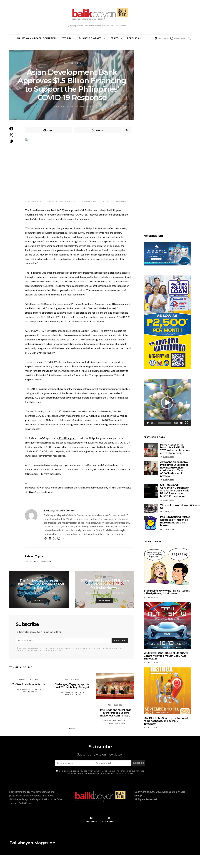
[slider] (164, 423)
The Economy (74, 63)
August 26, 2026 (167, 529)
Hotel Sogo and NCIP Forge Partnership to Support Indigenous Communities (115, 713)
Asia (64, 63)
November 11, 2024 (73, 695)
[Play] (147, 422)
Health (39, 578)
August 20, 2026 (151, 663)
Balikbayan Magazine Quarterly (37, 38)
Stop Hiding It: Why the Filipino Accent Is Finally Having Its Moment (167, 592)
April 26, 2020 (26, 593)
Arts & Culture (26, 679)
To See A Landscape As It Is (28, 684)
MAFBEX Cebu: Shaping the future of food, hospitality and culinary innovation (166, 721)
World (66, 38)
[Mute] (181, 422)
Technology (111, 578)
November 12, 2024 (30, 692)
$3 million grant (67, 438)
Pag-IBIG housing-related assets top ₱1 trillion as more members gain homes (175, 521)
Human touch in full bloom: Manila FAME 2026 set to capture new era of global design (175, 449)
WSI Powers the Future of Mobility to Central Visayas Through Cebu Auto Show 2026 (166, 656)
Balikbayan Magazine (32, 843)
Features (133, 38)
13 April (89, 415)
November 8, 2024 (117, 723)
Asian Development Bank (39, 561)
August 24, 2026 (151, 597)
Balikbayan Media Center (79, 107)
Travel (114, 38)
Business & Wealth (90, 38)
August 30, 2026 (167, 457)
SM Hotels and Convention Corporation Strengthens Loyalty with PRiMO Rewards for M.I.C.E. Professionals (175, 490)
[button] (70, 728)
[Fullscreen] (186, 422)
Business (75, 679)
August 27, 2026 (167, 480)
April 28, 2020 (91, 593)
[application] (167, 402)
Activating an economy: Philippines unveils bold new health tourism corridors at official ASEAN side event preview (174, 469)
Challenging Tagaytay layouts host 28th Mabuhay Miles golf (72, 686)
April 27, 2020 (58, 107)
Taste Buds (98, 578)
